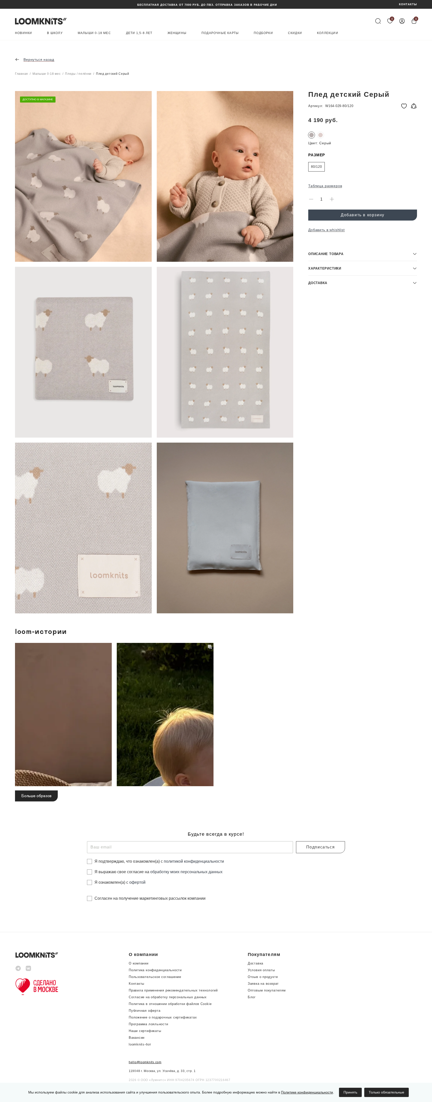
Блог (252, 997)
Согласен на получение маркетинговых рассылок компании (150, 898)
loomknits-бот (140, 1044)
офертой (137, 882)
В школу (54, 33)
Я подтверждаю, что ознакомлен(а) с (159, 861)
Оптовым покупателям (267, 990)
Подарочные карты (220, 33)
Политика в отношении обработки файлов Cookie (170, 1004)
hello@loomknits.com (145, 1062)
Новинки (23, 33)
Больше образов (36, 796)
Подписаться (320, 847)
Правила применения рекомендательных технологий (173, 990)
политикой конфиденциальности (194, 861)
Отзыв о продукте (263, 977)
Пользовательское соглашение (155, 977)
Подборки (263, 33)
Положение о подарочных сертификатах (163, 1017)
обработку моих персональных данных (186, 872)
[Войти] (402, 21)
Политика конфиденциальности (155, 970)
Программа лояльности (148, 1024)
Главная (21, 74)
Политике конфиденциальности (307, 1092)
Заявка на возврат (263, 983)
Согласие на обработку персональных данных (168, 997)
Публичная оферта (144, 1010)
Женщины (177, 33)
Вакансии (136, 1037)
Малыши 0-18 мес (94, 33)
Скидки (295, 33)
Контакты (136, 983)
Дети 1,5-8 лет (139, 33)
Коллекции (327, 33)
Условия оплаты (261, 970)
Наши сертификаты (145, 1031)
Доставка (255, 963)
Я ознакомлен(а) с (120, 882)
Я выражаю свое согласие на (158, 872)
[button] (362, 254)
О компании (138, 963)
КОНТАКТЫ (408, 4)
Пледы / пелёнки (78, 74)
